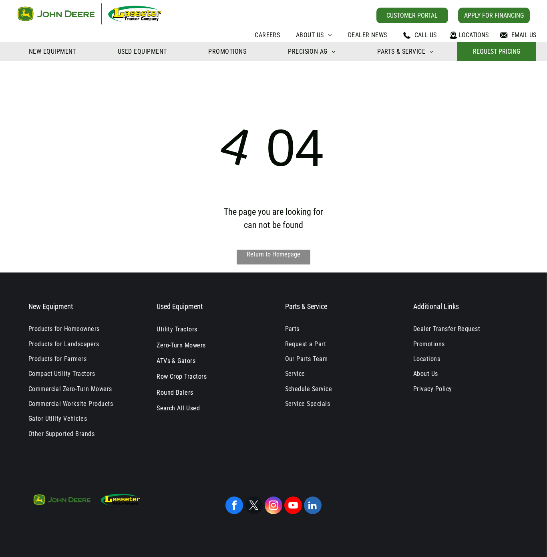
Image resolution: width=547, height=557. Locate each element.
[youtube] (293, 506)
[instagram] (273, 506)
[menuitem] (267, 35)
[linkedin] (313, 506)
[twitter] (254, 506)
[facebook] (234, 506)
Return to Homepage (273, 254)
